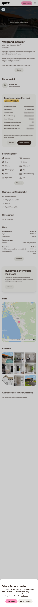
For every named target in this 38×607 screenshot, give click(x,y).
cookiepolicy (24, 596)
